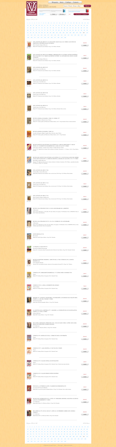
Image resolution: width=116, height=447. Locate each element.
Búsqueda (55, 2)
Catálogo (68, 2)
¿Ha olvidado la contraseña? (42, 14)
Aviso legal (60, 445)
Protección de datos (68, 445)
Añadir (84, 45)
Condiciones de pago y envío (50, 445)
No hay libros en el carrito (74, 11)
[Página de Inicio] (32, 8)
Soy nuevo (62, 14)
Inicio (61, 2)
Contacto (75, 2)
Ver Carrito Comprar (81, 14)
